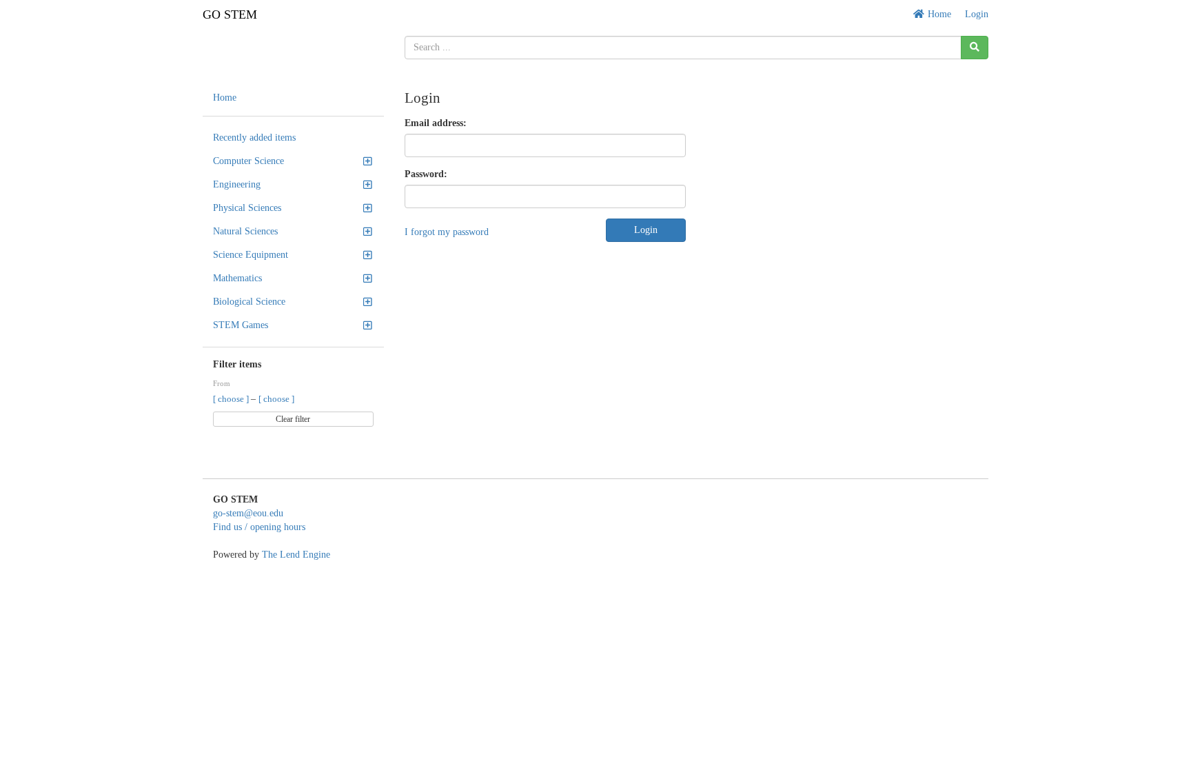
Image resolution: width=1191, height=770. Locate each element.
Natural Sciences (245, 231)
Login (976, 14)
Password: (426, 174)
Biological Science (249, 301)
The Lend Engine (296, 554)
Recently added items (254, 137)
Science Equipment (250, 255)
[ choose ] (232, 399)
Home (938, 14)
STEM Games (240, 325)
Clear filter (293, 419)
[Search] (974, 47)
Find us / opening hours (259, 527)
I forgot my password (447, 232)
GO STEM (230, 14)
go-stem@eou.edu (248, 513)
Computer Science (248, 161)
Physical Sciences (247, 208)
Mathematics (237, 278)
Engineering (237, 184)
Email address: (436, 123)
